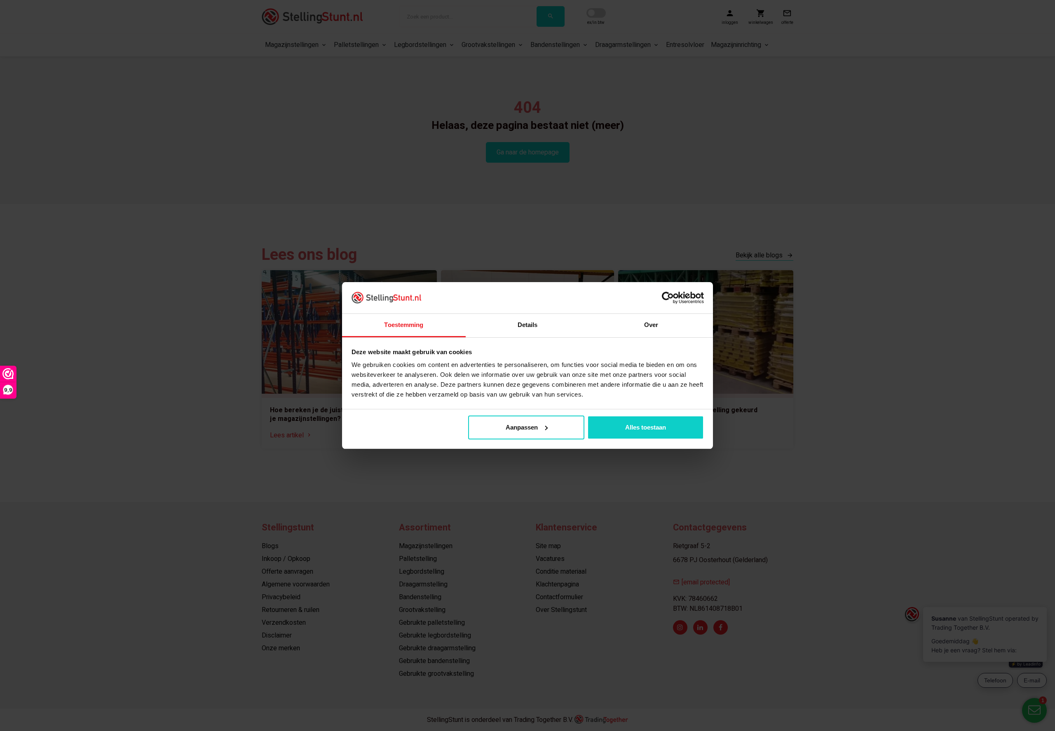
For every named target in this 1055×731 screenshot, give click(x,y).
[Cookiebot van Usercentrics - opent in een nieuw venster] (668, 298)
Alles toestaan (645, 427)
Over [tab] (651, 324)
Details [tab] (528, 324)
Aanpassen (522, 427)
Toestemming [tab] (403, 324)
